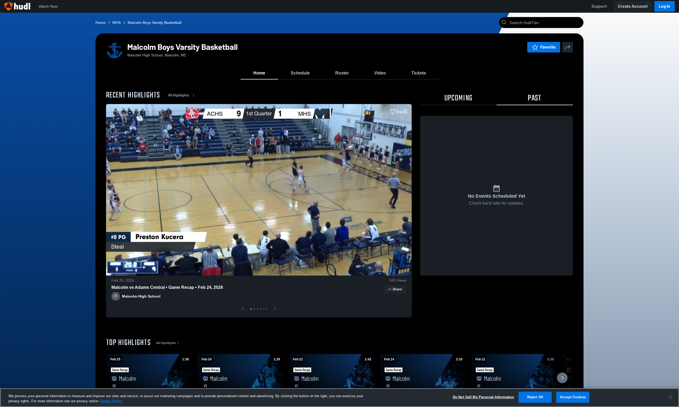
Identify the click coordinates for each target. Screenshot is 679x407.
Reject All (535, 397)
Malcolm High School (141, 296)
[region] (339, 397)
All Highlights (178, 95)
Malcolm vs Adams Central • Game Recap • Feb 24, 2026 (167, 287)
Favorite (548, 47)
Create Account (633, 6)
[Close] (670, 397)
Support (599, 6)
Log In (664, 6)
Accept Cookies (573, 397)
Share (397, 289)
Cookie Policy (110, 401)
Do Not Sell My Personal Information (483, 397)
